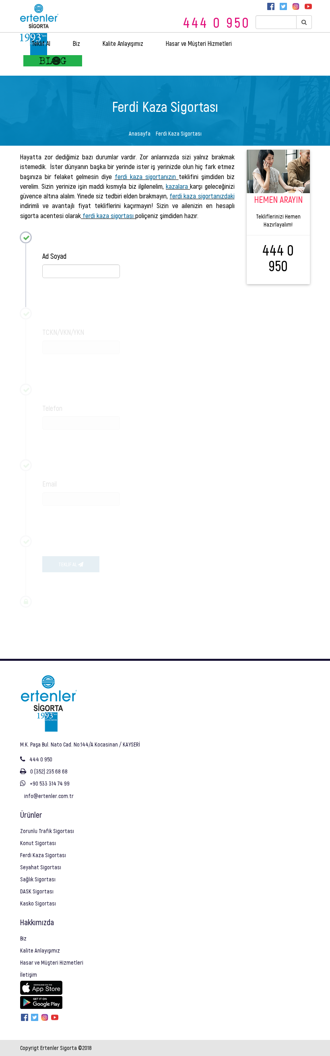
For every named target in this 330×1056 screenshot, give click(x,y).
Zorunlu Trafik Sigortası (47, 830)
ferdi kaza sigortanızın (145, 176)
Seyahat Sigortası (40, 867)
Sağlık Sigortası (38, 879)
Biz (76, 43)
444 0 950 (216, 22)
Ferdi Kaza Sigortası (43, 855)
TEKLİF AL (68, 564)
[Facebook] (270, 6)
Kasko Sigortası (38, 903)
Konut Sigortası (38, 842)
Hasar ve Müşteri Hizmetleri (199, 43)
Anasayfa (140, 133)
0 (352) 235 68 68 (49, 771)
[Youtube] (308, 6)
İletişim (28, 974)
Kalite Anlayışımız (123, 43)
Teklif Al (40, 43)
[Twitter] (283, 6)
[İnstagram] (295, 6)
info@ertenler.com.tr (49, 795)
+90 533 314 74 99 (50, 783)
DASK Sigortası (37, 891)
